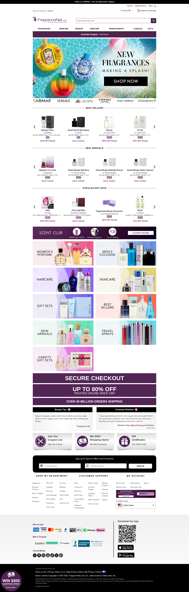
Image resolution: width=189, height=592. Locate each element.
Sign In (129, 6)
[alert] (127, 10)
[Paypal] (65, 530)
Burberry (49, 133)
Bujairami (48, 173)
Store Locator (93, 504)
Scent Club (50, 507)
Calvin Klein (110, 133)
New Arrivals (64, 495)
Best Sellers (50, 499)
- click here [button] (94, 34)
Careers (104, 500)
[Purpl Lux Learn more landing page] (136, 495)
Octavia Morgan (79, 173)
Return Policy (93, 483)
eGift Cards (78, 495)
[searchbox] (113, 20)
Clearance (50, 503)
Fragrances (44, 29)
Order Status (140, 6)
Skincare (63, 29)
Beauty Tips (61, 409)
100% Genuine (93, 500)
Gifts (150, 29)
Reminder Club (135, 487)
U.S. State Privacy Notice (72, 572)
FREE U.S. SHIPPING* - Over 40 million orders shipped (94, 2)
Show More (151, 428)
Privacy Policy (54, 572)
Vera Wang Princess (135, 425)
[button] (155, 100)
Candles (63, 491)
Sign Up (140, 466)
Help (150, 6)
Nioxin (141, 213)
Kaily (49, 213)
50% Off (49, 483)
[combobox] (116, 20)
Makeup (79, 29)
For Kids (63, 483)
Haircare (94, 29)
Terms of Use (41, 572)
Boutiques (36, 501)
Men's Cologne (37, 493)
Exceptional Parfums (110, 214)
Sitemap (105, 489)
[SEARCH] (153, 20)
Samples (49, 487)
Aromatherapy (51, 495)
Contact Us (78, 487)
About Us (77, 491)
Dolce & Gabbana (79, 213)
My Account (120, 483)
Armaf (79, 133)
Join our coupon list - (43, 11)
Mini (61, 499)
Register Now (121, 487)
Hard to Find (64, 503)
